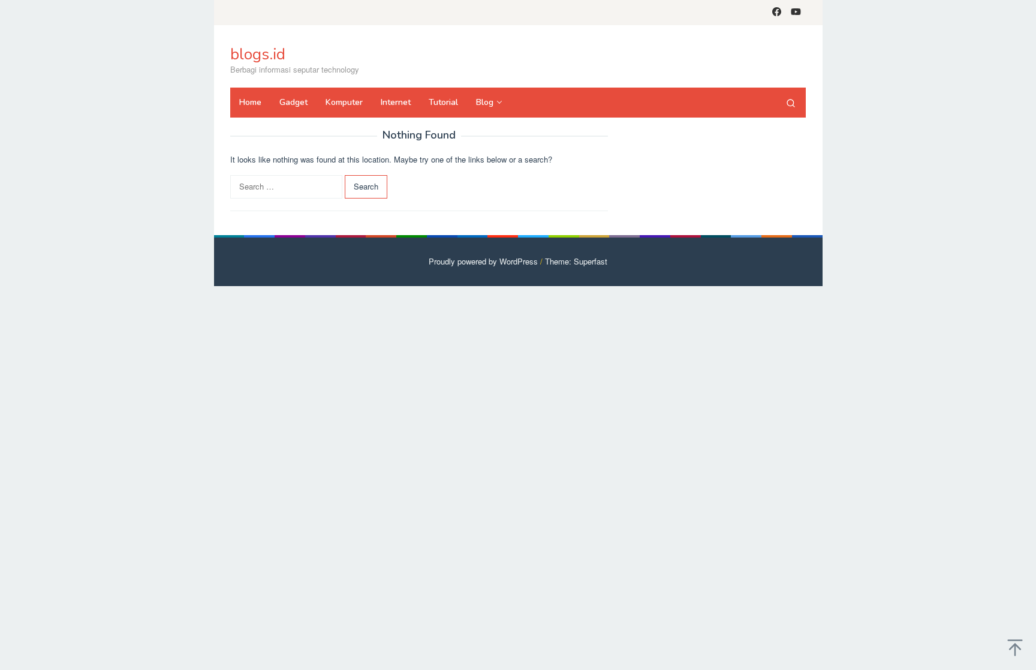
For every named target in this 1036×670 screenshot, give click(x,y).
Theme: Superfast (576, 261)
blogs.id (257, 54)
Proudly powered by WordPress (483, 261)
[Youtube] (796, 12)
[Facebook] (776, 12)
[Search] (791, 103)
